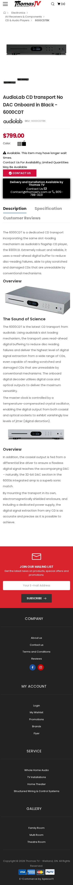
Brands (36, 726)
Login (36, 705)
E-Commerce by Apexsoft (36, 879)
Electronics (18, 13)
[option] (36, 50)
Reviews (36, 659)
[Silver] (19, 144)
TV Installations (36, 777)
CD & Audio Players (17, 20)
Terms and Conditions (36, 652)
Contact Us (34, 189)
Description (14, 208)
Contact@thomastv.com (29, 192)
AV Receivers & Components (23, 16)
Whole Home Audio (36, 770)
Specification (48, 208)
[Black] (24, 144)
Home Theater (36, 784)
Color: (7, 143)
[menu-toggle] (5, 4)
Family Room (36, 828)
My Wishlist (36, 712)
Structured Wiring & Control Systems (36, 791)
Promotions (36, 719)
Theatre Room (36, 842)
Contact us (36, 645)
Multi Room (36, 835)
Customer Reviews (21, 218)
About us (36, 638)
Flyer (37, 733)
